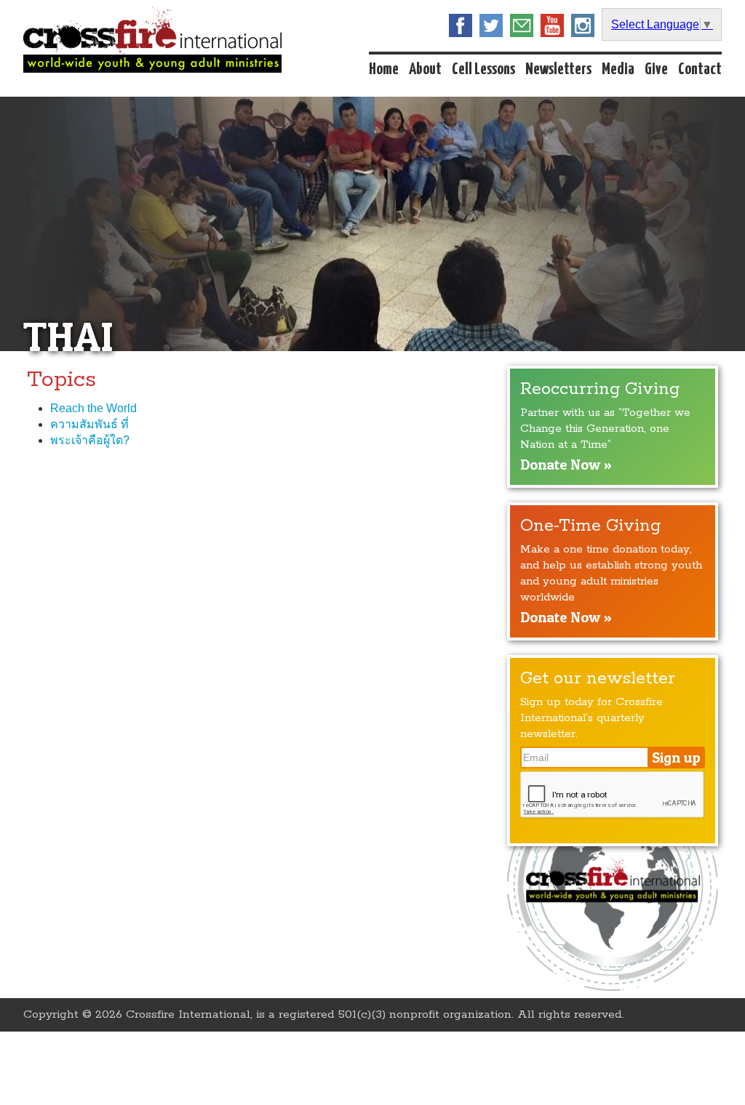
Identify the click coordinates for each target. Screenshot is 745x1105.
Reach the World (93, 408)
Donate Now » (566, 464)
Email (521, 25)
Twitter (491, 25)
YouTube (552, 25)
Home (384, 69)
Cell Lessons (483, 69)
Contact (700, 69)
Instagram (582, 25)
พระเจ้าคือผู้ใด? (90, 440)
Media (618, 69)
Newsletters (558, 69)
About (425, 69)
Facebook (460, 25)
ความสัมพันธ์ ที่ (89, 424)
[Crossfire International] (152, 40)
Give (656, 69)
